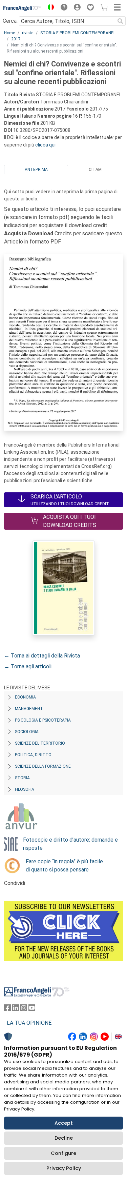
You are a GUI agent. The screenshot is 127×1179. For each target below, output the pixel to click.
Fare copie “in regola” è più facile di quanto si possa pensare (64, 865)
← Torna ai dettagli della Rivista (42, 655)
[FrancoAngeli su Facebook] (7, 1009)
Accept (64, 1123)
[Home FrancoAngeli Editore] (22, 8)
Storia (22, 777)
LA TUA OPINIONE (29, 1023)
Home (9, 33)
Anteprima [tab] (36, 169)
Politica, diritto (33, 754)
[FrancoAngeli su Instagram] (23, 1009)
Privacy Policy (63, 1168)
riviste (27, 33)
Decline (64, 1138)
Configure (63, 1153)
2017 (16, 39)
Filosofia (24, 789)
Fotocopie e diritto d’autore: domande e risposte (70, 844)
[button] (49, 8)
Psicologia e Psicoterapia (43, 720)
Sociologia (27, 731)
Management (29, 708)
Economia (25, 697)
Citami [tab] (96, 169)
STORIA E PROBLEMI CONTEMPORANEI (77, 33)
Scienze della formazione (43, 766)
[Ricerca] (120, 21)
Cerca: (10, 21)
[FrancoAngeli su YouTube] (31, 1009)
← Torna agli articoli (27, 666)
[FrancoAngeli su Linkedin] (15, 1009)
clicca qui (45, 145)
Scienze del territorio (40, 743)
